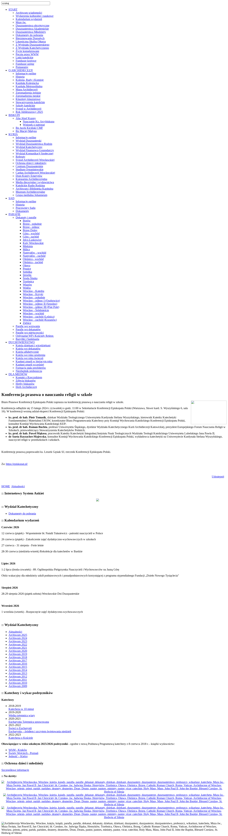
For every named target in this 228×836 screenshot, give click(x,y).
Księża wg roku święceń (29, 358)
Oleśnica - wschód (33, 259)
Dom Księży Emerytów (29, 175)
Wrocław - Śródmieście (36, 310)
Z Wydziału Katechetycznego (32, 47)
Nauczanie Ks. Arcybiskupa (38, 121)
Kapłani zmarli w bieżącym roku (34, 361)
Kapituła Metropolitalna (29, 86)
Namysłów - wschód (34, 252)
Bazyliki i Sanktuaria (27, 339)
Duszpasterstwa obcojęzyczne (32, 25)
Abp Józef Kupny (26, 118)
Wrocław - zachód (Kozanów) (40, 319)
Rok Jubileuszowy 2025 (29, 111)
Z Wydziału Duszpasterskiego (32, 44)
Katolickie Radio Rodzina (30, 185)
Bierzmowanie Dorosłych (30, 38)
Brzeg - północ (31, 227)
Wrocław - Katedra (33, 291)
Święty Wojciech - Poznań (23, 753)
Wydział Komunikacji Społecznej (34, 153)
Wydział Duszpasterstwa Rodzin (34, 143)
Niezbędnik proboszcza (29, 371)
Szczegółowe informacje (15, 769)
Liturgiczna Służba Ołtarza (31, 41)
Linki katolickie (24, 57)
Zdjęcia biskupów (26, 380)
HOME (5, 486)
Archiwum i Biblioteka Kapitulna (34, 188)
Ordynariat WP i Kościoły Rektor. (35, 335)
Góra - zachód (31, 236)
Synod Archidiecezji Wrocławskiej (35, 159)
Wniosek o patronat (34, 124)
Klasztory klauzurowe (28, 99)
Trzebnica (28, 281)
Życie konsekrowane (27, 51)
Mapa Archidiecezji (27, 89)
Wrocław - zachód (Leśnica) (39, 316)
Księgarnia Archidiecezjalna (31, 179)
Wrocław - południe (34, 297)
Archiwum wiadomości (29, 12)
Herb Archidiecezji (26, 386)
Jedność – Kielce (18, 756)
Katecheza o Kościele (21, 737)
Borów (27, 220)
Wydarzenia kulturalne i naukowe (34, 15)
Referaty (20, 156)
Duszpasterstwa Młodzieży (31, 31)
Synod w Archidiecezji (28, 108)
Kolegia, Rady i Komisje (30, 79)
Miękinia (28, 246)
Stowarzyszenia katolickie (30, 102)
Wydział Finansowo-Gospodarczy (35, 150)
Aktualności (18, 486)
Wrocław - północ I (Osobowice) (41, 300)
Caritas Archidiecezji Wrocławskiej (35, 172)
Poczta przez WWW (27, 54)
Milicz (26, 249)
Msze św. (21, 22)
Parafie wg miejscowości (30, 332)
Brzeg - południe (32, 223)
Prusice (27, 268)
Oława (26, 265)
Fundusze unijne (25, 63)
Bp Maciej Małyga (26, 131)
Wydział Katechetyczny (29, 147)
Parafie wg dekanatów (28, 329)
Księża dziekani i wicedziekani (33, 345)
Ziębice (27, 323)
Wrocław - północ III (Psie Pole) (41, 307)
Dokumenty (22, 211)
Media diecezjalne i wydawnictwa (35, 182)
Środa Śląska (30, 278)
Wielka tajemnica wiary (22, 715)
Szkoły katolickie (25, 105)
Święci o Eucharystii (20, 728)
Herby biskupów (25, 383)
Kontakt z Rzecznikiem (29, 377)
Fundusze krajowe (26, 60)
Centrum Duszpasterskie (29, 166)
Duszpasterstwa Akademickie (32, 28)
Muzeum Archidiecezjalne (30, 191)
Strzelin (27, 275)
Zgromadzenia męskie (28, 95)
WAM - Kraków (18, 749)
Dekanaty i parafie (26, 217)
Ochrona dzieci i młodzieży (31, 163)
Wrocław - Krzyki (33, 294)
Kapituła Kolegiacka (27, 83)
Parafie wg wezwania (28, 326)
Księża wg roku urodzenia (30, 355)
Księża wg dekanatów (28, 348)
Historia (20, 76)
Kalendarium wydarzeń (29, 19)
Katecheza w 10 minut (21, 709)
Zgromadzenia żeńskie (28, 92)
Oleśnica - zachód (33, 262)
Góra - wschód (31, 233)
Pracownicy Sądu (25, 207)
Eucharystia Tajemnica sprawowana (29, 721)
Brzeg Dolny (30, 230)
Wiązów (27, 284)
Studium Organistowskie (29, 169)
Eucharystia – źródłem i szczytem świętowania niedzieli (40, 731)
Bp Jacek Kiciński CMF (29, 127)
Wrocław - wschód (33, 313)
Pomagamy (22, 67)
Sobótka (27, 271)
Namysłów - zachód (34, 255)
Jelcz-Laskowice (32, 239)
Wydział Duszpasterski (28, 140)
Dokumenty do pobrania (29, 35)
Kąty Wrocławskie (33, 243)
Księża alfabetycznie (27, 351)
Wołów (27, 287)
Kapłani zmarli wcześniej (30, 364)
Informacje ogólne (26, 73)
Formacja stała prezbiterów (31, 367)
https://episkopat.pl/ (17, 463)
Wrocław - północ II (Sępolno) (40, 303)
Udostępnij (218, 476)
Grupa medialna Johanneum (31, 195)
